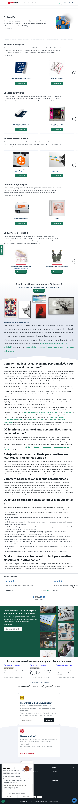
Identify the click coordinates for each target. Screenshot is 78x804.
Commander (21, 83)
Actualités (57, 686)
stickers (36, 447)
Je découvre (39, 291)
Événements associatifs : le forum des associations (15, 672)
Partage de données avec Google (11, 787)
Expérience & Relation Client (10, 788)
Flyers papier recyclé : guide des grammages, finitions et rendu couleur (41, 673)
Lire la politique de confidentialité (10, 782)
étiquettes (7, 449)
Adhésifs (13, 7)
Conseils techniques (34, 668)
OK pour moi (25, 796)
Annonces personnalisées (9, 790)
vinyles (28, 447)
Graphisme (49, 686)
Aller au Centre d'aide (27, 753)
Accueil (6, 7)
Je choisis (9, 796)
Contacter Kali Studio (13, 629)
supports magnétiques (61, 447)
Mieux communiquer (8, 668)
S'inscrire (49, 720)
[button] (3, 801)
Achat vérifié (43, 590)
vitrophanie (47, 447)
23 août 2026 (8, 583)
